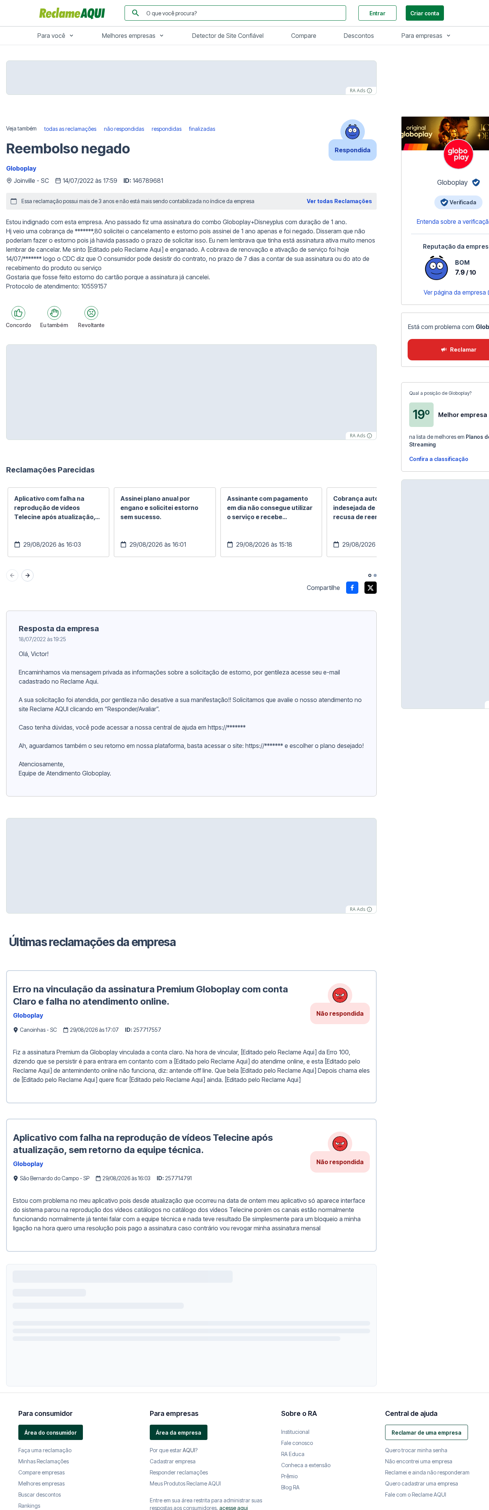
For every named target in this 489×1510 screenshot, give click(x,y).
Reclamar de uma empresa (426, 1432)
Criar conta (424, 13)
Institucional (295, 1432)
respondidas (166, 128)
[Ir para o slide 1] (369, 575)
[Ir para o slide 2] (375, 575)
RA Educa (292, 1454)
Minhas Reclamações (43, 1461)
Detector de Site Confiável (228, 35)
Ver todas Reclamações (339, 201)
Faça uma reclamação (44, 1450)
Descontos (359, 35)
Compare (303, 35)
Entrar (377, 13)
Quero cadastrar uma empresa (421, 1483)
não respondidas (124, 128)
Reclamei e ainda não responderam (427, 1472)
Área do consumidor (50, 1432)
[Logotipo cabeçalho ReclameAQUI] (74, 13)
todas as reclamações (70, 128)
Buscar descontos (39, 1494)
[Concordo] (18, 313)
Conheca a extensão (305, 1465)
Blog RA (290, 1487)
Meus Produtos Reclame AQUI (185, 1483)
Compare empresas (41, 1472)
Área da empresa (178, 1432)
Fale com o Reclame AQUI (415, 1494)
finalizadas (202, 128)
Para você (51, 35)
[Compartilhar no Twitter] (370, 588)
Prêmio (289, 1476)
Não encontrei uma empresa (418, 1461)
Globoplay (21, 168)
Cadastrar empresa (173, 1461)
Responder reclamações (179, 1472)
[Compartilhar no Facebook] (352, 588)
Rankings (29, 1505)
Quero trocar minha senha (416, 1450)
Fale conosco (297, 1443)
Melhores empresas (128, 35)
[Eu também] (54, 313)
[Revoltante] (91, 313)
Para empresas (422, 35)
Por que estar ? (174, 1450)
